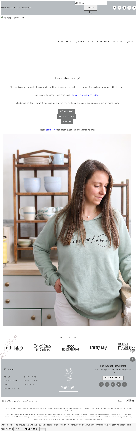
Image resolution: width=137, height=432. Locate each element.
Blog (6, 385)
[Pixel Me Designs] (130, 401)
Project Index (31, 381)
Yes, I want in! (113, 378)
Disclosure (30, 385)
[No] (42, 429)
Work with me (11, 381)
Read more (31, 429)
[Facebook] (129, 8)
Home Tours (104, 42)
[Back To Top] (132, 359)
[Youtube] (114, 8)
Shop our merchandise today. (85, 95)
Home (60, 42)
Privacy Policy (11, 388)
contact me (51, 130)
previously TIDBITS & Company (15, 8)
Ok (17, 429)
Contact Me (30, 377)
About (7, 377)
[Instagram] (124, 8)
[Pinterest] (119, 8)
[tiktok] (134, 8)
